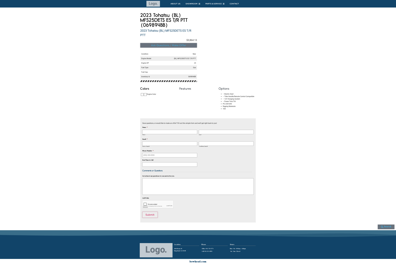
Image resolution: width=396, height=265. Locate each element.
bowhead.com (198, 261)
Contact (234, 4)
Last (200, 135)
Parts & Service (213, 4)
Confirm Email (203, 146)
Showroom (192, 4)
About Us (175, 4)
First (143, 135)
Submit (150, 214)
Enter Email (145, 146)
